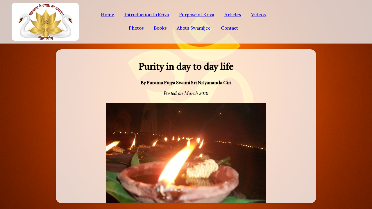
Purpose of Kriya (196, 15)
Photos (136, 28)
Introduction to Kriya (146, 15)
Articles (232, 15)
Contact (229, 28)
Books (160, 28)
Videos (258, 15)
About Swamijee (194, 28)
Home (107, 15)
